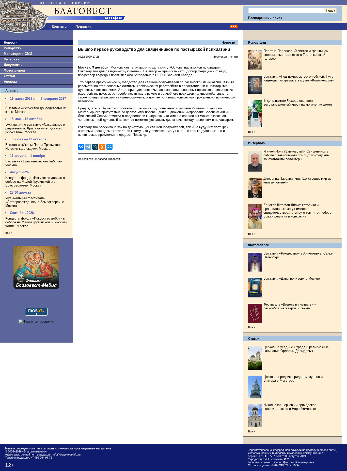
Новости (11, 42)
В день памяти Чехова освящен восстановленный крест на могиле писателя (297, 102)
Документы (13, 65)
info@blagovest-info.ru (67, 454)
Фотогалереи (14, 70)
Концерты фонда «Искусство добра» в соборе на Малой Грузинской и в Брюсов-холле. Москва (35, 181)
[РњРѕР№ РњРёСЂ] (109, 147)
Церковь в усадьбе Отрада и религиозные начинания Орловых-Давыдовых (296, 349)
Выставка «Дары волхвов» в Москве (291, 278)
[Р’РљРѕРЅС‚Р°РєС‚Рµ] (81, 147)
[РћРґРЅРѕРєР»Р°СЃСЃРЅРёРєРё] (102, 147)
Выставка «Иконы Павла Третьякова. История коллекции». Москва (33, 146)
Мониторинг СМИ (18, 54)
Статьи (9, 76)
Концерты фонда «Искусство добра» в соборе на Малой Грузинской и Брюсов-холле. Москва (36, 222)
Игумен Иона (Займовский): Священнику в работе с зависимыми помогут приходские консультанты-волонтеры (296, 155)
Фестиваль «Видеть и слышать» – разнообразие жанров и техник (289, 306)
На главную (85, 158)
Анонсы (10, 81)
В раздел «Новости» (108, 158)
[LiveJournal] (95, 147)
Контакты (59, 26)
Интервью (12, 59)
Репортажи (13, 48)
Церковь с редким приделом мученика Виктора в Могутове (293, 378)
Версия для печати (225, 56)
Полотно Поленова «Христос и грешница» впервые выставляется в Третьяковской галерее (295, 54)
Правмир (139, 135)
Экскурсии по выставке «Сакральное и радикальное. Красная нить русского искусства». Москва (35, 128)
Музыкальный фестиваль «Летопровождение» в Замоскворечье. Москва (35, 202)
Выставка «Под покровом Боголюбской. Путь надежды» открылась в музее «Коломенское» (298, 78)
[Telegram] (88, 147)
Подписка (83, 26)
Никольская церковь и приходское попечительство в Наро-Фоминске (289, 407)
